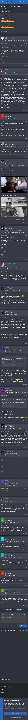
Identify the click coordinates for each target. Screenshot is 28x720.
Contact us (3, 694)
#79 (26, 578)
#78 (26, 560)
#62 (26, 76)
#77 (26, 544)
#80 (26, 596)
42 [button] (3, 20)
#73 (26, 458)
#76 (26, 525)
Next (18, 609)
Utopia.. (24, 351)
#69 (26, 317)
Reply (26, 65)
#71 (26, 395)
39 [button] (3, 26)
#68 (26, 294)
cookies (14, 703)
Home (2, 689)
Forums (2, 692)
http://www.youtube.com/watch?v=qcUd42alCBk (13, 444)
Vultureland (23, 40)
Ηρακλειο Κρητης (11, 485)
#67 (26, 271)
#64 (26, 149)
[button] (2, 2)
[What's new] (23, 2)
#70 (26, 354)
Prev (9, 609)
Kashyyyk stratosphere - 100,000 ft (15, 165)
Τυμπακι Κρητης (10, 268)
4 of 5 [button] (14, 609)
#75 (26, 504)
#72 (26, 431)
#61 (26, 43)
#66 (26, 235)
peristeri (22, 541)
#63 (26, 121)
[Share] (24, 44)
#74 (26, 488)
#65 (26, 168)
